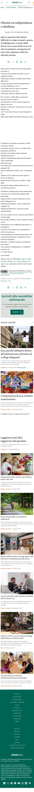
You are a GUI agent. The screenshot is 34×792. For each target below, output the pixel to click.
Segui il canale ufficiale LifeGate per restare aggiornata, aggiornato (16, 261)
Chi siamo (17, 734)
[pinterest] (12, 783)
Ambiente (4, 367)
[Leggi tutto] (32, 322)
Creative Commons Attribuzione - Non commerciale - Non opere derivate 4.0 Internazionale (16, 273)
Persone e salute (5, 409)
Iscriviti (15, 312)
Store (9, 2)
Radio (17, 705)
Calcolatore (17, 716)
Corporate (17, 713)
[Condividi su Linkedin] (17, 62)
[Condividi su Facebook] (9, 62)
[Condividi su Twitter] (13, 62)
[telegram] (30, 783)
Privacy (17, 742)
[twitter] (8, 783)
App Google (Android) (17, 702)
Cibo (9, 281)
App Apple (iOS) (17, 699)
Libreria (23, 279)
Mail (17, 740)
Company (17, 729)
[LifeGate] (17, 2)
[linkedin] (26, 783)
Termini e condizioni (17, 748)
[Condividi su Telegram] (25, 62)
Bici (2, 648)
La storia (17, 737)
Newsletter (17, 697)
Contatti (17, 731)
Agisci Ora (17, 719)
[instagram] (22, 783)
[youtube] (19, 783)
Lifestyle (3, 449)
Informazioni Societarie (17, 745)
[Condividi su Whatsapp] (21, 62)
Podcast (17, 708)
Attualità (17, 694)
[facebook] (4, 783)
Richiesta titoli (17, 710)
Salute (28, 279)
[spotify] (15, 783)
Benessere (4, 281)
